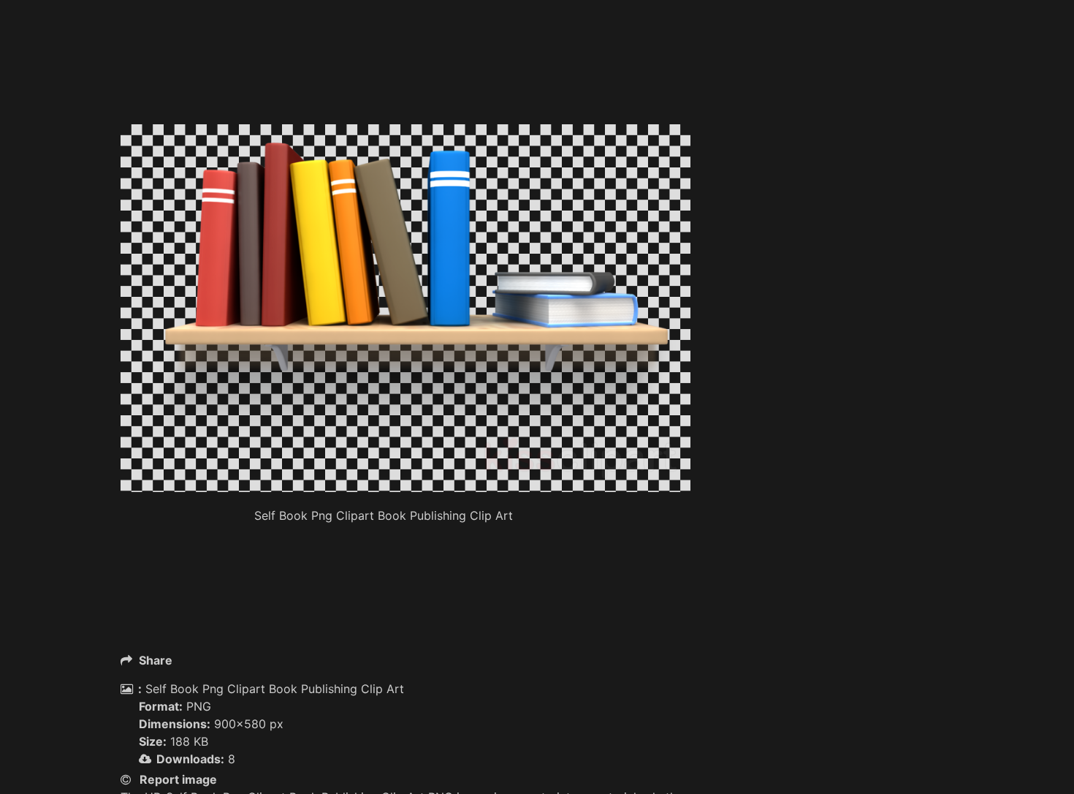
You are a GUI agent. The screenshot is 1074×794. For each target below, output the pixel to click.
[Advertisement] (405, 88)
